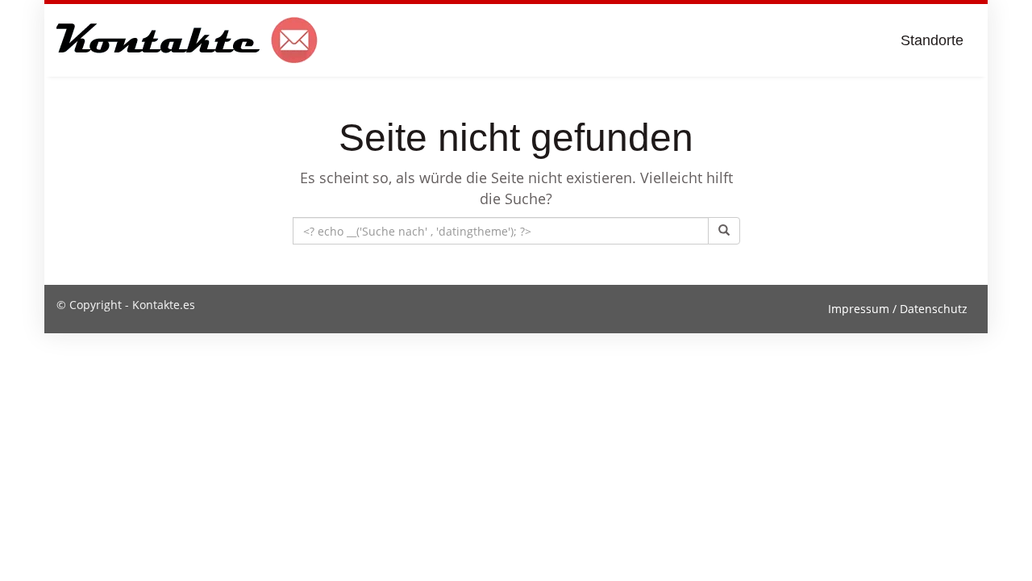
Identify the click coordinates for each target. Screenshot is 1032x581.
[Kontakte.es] (187, 40)
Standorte (932, 40)
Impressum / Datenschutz (898, 308)
